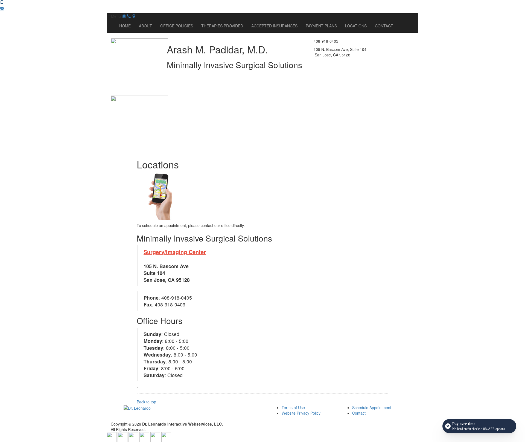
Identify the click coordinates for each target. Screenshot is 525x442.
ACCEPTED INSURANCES (274, 25)
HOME (125, 25)
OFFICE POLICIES (176, 25)
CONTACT (384, 25)
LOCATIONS (356, 25)
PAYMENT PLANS (321, 25)
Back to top (146, 401)
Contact (359, 413)
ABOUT (145, 25)
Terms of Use (293, 407)
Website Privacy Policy (301, 413)
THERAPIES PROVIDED (222, 25)
